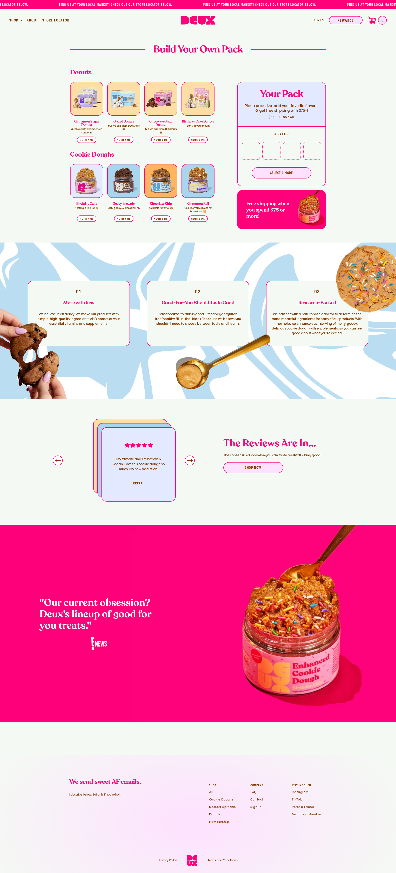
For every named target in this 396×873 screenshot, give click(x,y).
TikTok (297, 799)
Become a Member (307, 814)
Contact (256, 799)
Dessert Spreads (222, 807)
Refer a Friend (303, 807)
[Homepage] (198, 20)
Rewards (346, 21)
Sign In (256, 807)
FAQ (253, 792)
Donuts (215, 814)
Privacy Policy (168, 860)
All (211, 792)
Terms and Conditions (223, 860)
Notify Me (87, 140)
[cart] (372, 20)
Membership (219, 822)
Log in (318, 20)
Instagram (300, 792)
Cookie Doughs (221, 799)
